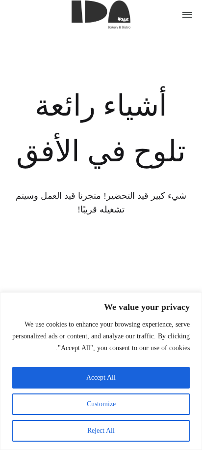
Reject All (101, 430)
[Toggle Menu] (187, 15)
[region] (101, 371)
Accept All (101, 377)
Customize (101, 404)
